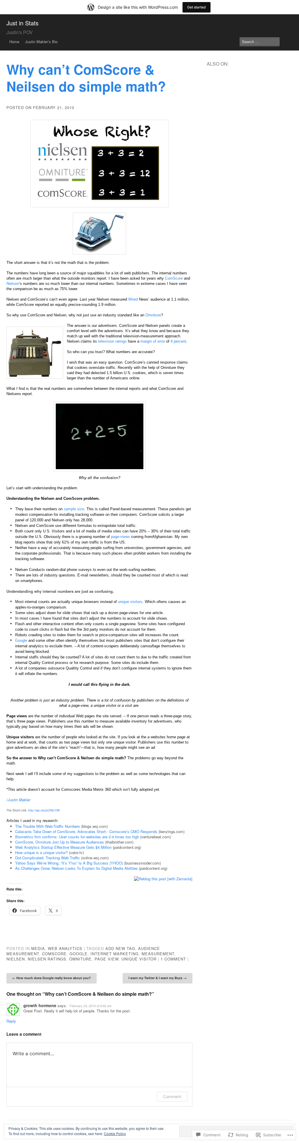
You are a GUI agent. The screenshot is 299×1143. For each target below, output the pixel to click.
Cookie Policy (115, 1133)
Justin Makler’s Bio (41, 41)
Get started (196, 7)
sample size (74, 509)
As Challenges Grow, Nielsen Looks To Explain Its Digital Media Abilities (76, 868)
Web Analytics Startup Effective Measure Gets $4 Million (63, 847)
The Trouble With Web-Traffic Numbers (47, 826)
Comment (172, 1096)
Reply (11, 1021)
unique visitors (130, 601)
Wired (133, 299)
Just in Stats (22, 23)
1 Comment (173, 959)
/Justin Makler (18, 799)
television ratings (112, 341)
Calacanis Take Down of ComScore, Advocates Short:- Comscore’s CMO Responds (86, 831)
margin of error (152, 341)
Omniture (153, 315)
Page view (107, 959)
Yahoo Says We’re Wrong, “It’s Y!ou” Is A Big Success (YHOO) (69, 863)
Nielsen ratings (47, 959)
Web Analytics (65, 948)
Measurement (158, 953)
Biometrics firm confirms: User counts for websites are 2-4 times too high (77, 836)
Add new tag (120, 948)
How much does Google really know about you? (51, 978)
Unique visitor (139, 959)
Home (14, 41)
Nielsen (12, 283)
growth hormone (39, 1005)
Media (38, 948)
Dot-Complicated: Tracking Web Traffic (47, 857)
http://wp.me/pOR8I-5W (44, 810)
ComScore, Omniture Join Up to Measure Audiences (59, 842)
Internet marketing (115, 953)
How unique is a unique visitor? (41, 852)
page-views (120, 536)
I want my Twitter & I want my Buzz (157, 978)
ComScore (174, 278)
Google (21, 640)
